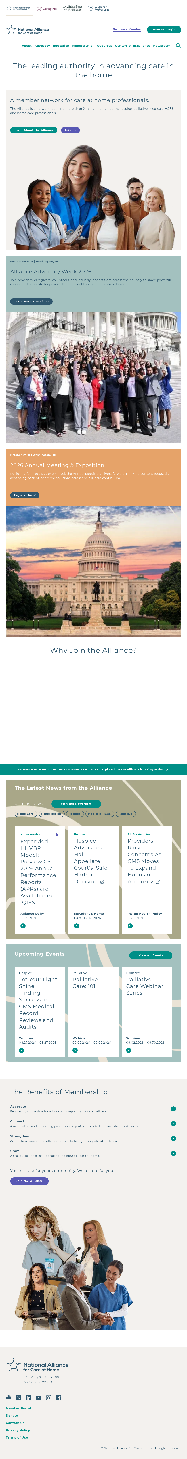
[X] (19, 1397)
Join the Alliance (29, 1181)
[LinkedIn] (29, 1397)
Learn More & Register (31, 301)
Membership (82, 45)
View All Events (151, 955)
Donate (12, 1415)
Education (61, 45)
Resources (104, 45)
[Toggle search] (178, 46)
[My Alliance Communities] (9, 1396)
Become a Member (127, 29)
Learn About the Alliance (34, 130)
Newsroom (162, 45)
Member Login (164, 29)
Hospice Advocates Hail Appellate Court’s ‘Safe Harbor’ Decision (91, 861)
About (27, 45)
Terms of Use (17, 1437)
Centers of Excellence (132, 45)
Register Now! (25, 495)
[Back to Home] (28, 30)
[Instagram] (49, 1397)
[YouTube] (39, 1397)
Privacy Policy (18, 1430)
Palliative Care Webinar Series (144, 986)
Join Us (70, 130)
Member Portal (18, 1408)
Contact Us (15, 1423)
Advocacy (42, 45)
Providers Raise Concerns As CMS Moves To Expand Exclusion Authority (144, 861)
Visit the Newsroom (76, 803)
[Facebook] (59, 1397)
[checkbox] (26, 814)
